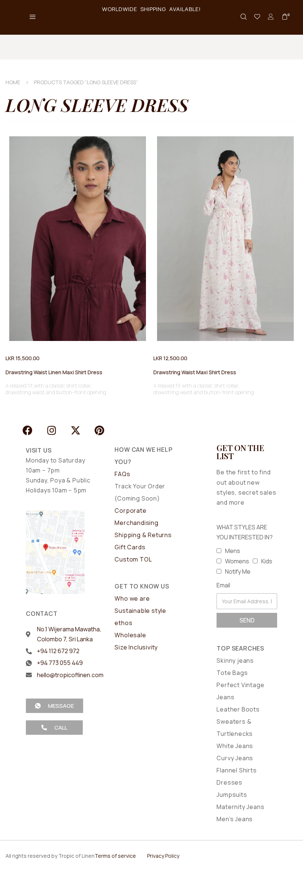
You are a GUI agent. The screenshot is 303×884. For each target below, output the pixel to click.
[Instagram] (52, 430)
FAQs (122, 474)
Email (223, 585)
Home (13, 82)
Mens (232, 551)
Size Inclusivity (136, 647)
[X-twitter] (76, 430)
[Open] (257, 16)
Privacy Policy (163, 855)
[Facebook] (28, 430)
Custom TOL (133, 559)
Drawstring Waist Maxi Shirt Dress (194, 372)
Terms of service (115, 855)
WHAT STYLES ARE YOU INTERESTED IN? (245, 532)
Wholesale (130, 635)
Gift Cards (130, 547)
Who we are (132, 598)
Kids (266, 561)
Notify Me (238, 571)
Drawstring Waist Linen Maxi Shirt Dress (54, 372)
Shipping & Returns (143, 535)
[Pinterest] (100, 430)
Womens (237, 561)
